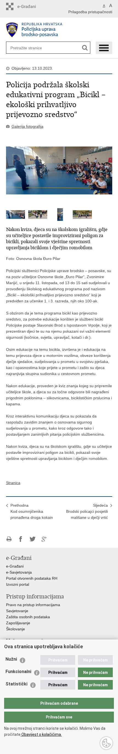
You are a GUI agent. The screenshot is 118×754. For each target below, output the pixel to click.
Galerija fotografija (27, 126)
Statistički (16, 684)
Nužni (11, 659)
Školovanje (15, 629)
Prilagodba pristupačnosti (90, 12)
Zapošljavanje (18, 623)
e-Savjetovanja (19, 572)
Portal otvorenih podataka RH (31, 578)
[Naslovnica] (59, 29)
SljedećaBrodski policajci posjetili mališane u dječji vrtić (87, 511)
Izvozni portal (17, 584)
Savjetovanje (17, 611)
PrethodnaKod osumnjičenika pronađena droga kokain (31, 511)
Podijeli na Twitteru (32, 539)
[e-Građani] (29, 6)
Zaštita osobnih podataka (28, 617)
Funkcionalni (18, 671)
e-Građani (15, 566)
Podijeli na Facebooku (21, 539)
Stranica (13, 483)
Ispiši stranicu (9, 539)
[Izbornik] (104, 48)
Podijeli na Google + (44, 539)
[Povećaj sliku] (59, 170)
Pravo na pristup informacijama (33, 605)
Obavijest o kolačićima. (41, 734)
